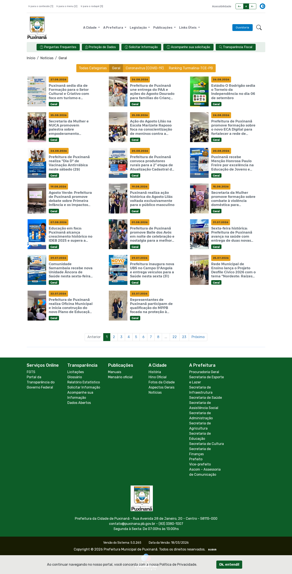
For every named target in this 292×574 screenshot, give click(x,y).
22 (175, 337)
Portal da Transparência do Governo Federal (41, 382)
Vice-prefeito (200, 464)
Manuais (114, 372)
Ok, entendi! (229, 564)
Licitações (75, 372)
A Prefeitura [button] (113, 27)
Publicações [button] (163, 27)
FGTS (31, 372)
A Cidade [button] (90, 27)
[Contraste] (262, 6)
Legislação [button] (138, 27)
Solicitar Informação (83, 387)
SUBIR (212, 549)
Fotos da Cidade (162, 382)
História (155, 372)
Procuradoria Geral (204, 372)
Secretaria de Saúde (205, 398)
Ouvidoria (242, 27)
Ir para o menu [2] (66, 6)
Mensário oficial (120, 377)
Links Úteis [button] (188, 27)
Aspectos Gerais (161, 387)
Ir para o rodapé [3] (92, 6)
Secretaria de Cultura (206, 444)
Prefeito (195, 459)
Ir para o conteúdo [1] (40, 6)
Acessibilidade (221, 6)
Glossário (74, 377)
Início (31, 58)
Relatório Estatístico (83, 382)
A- (252, 6)
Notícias (46, 58)
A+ (239, 6)
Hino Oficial (158, 377)
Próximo (198, 337)
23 (184, 337)
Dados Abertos (79, 403)
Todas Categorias (93, 68)
